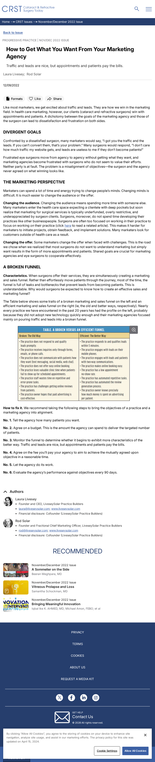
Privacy (77, 632)
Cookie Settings (107, 750)
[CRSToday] (28, 9)
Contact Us (82, 716)
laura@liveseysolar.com (34, 508)
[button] (13, 491)
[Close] (145, 735)
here (68, 225)
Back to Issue (13, 32)
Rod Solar (22, 521)
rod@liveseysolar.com (33, 530)
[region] (77, 744)
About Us (77, 667)
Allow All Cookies (135, 750)
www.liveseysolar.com (65, 508)
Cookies (77, 656)
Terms (77, 644)
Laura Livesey (26, 499)
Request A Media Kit (77, 679)
